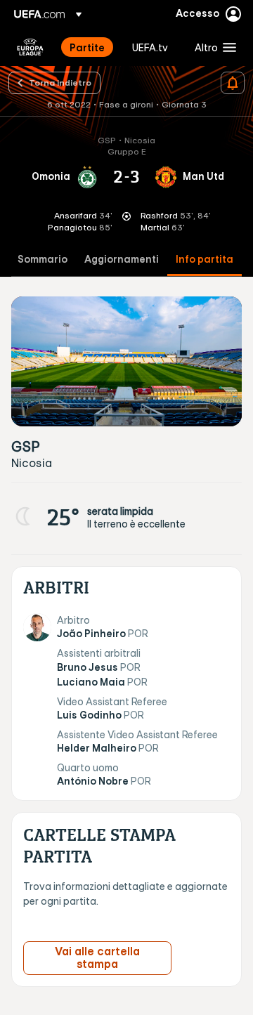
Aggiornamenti (121, 259)
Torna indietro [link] (60, 82)
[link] (87, 47)
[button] (212, 47)
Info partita (204, 259)
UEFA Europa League (30, 47)
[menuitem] (88, 47)
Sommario (42, 259)
